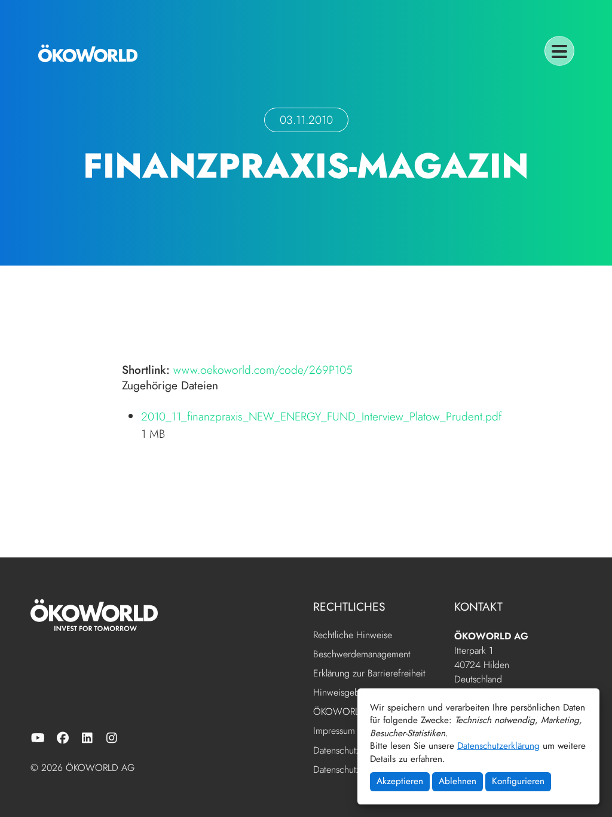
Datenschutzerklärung (498, 745)
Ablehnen (457, 781)
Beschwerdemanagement (362, 654)
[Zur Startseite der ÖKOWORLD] (88, 53)
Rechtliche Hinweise (352, 635)
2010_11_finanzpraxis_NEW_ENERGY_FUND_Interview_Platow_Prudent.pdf (321, 416)
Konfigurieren (518, 781)
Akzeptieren (400, 781)
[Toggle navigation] (559, 51)
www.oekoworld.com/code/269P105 (263, 369)
